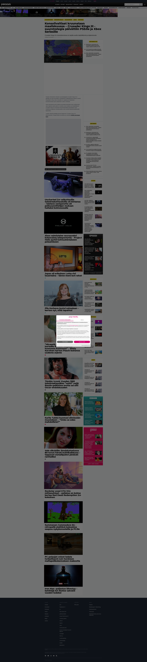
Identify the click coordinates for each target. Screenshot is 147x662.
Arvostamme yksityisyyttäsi (64, 319)
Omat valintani (65, 341)
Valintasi (82, 319)
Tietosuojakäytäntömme (85, 345)
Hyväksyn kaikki (82, 341)
